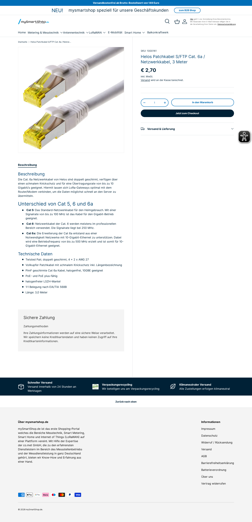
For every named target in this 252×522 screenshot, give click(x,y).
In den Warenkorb (202, 102)
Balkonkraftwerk (158, 32)
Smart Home (132, 32)
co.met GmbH (32, 445)
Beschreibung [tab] (27, 165)
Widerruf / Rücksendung (216, 442)
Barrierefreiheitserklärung (217, 463)
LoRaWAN (95, 32)
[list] (71, 100)
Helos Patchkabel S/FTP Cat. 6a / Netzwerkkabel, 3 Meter (51, 42)
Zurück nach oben (126, 401)
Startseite (22, 42)
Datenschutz (209, 435)
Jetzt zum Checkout (187, 113)
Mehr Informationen (113, 365)
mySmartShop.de (34, 509)
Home (22, 32)
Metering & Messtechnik (43, 32)
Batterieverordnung (213, 470)
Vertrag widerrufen (213, 483)
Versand (145, 80)
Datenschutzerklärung (227, 24)
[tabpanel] (71, 236)
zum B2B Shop (187, 10)
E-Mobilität (115, 32)
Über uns (207, 476)
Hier (191, 19)
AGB (204, 456)
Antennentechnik (74, 32)
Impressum (208, 428)
